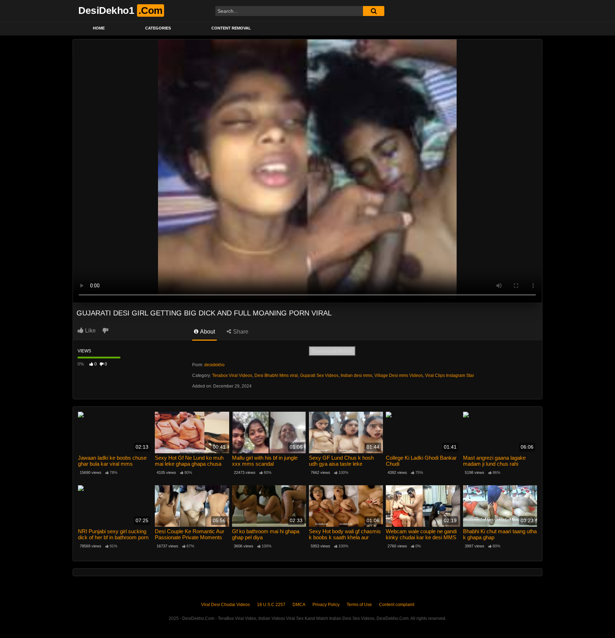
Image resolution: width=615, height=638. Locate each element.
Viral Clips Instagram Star (449, 375)
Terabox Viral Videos (232, 375)
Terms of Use (359, 604)
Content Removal (231, 28)
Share (240, 332)
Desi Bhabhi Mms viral (276, 375)
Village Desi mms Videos (398, 375)
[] (373, 11)
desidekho (214, 364)
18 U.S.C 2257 (271, 604)
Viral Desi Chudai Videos (225, 604)
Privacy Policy (326, 604)
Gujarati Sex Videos (319, 375)
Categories (158, 28)
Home (99, 28)
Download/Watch (332, 351)
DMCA (299, 604)
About (207, 332)
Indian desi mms (356, 375)
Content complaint (396, 604)
